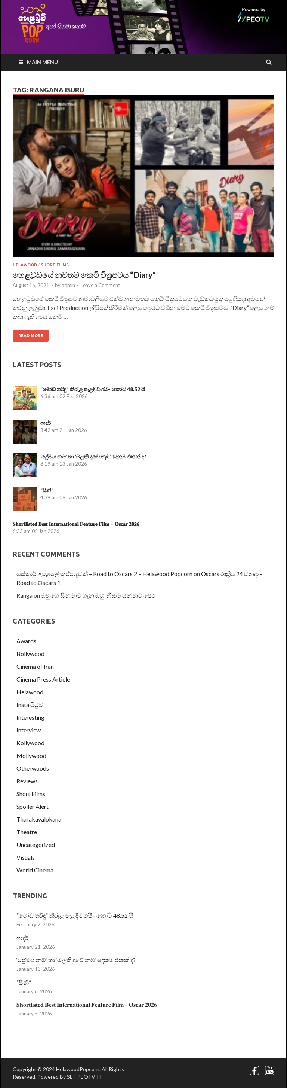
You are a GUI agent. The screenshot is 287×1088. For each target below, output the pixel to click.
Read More (30, 335)
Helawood (25, 265)
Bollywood (30, 653)
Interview (28, 730)
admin (68, 285)
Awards (26, 640)
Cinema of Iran (35, 666)
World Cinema (34, 870)
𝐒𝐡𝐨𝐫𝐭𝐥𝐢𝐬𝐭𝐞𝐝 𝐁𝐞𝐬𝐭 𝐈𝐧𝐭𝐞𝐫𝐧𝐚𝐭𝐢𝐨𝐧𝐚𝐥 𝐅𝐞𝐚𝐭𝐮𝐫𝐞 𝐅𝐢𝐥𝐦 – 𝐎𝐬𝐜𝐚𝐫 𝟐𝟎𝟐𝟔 (76, 524)
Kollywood (30, 742)
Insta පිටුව (29, 704)
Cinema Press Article (43, 679)
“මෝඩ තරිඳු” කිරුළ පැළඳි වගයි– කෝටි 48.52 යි (92, 389)
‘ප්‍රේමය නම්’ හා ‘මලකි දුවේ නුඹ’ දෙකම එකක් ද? (93, 456)
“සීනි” (46, 490)
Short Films (55, 265)
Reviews (27, 780)
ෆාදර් (45, 423)
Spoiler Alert (32, 806)
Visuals (25, 857)
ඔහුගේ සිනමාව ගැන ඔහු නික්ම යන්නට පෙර (98, 595)
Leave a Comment (100, 285)
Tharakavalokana (38, 819)
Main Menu (42, 62)
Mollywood (31, 755)
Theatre (26, 831)
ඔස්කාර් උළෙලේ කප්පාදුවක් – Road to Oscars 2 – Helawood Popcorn (104, 573)
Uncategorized (35, 844)
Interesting (30, 717)
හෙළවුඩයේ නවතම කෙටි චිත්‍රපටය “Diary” (84, 274)
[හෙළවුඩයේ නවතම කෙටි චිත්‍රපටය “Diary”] (143, 178)
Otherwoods (32, 768)
